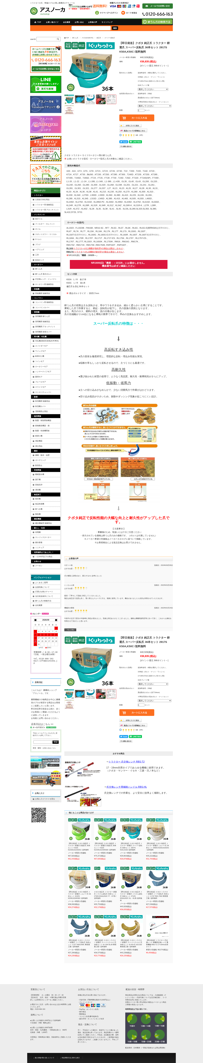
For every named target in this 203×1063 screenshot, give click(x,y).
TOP (39, 22)
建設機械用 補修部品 (43, 523)
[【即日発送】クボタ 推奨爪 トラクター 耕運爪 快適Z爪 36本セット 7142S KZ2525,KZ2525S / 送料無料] (79, 829)
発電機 (38, 532)
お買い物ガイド (52, 22)
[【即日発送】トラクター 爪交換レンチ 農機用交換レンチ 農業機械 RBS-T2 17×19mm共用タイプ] (157, 926)
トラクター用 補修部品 (44, 205)
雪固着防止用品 (41, 411)
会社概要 (66, 22)
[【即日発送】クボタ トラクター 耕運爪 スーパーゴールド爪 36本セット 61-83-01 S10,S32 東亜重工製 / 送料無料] (131, 926)
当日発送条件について (44, 596)
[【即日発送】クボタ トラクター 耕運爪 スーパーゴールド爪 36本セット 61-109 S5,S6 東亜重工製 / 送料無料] (105, 926)
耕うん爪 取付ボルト (43, 274)
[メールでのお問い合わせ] (157, 8)
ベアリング (39, 250)
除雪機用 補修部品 (42, 401)
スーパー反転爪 (109, 38)
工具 (37, 255)
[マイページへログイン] (107, 13)
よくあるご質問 (41, 583)
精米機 (38, 499)
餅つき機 (38, 509)
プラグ (38, 244)
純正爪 (99, 38)
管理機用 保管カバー (43, 332)
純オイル (38, 219)
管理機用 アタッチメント (45, 327)
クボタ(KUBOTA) (87, 38)
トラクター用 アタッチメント (47, 210)
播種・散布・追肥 (42, 455)
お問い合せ (79, 22)
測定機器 (38, 441)
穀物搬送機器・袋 (42, 426)
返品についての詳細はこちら (134, 131)
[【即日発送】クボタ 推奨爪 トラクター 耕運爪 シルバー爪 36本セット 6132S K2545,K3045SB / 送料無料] (79, 877)
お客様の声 (92, 22)
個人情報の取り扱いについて (44, 1058)
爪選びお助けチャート (44, 592)
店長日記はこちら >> (42, 724)
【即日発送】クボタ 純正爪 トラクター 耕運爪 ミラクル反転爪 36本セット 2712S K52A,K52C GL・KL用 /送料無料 (131, 896)
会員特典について (42, 587)
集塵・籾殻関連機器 (43, 420)
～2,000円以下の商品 (43, 557)
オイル (38, 229)
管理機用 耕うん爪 (42, 316)
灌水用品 (38, 446)
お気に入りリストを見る (45, 799)
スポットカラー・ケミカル (46, 234)
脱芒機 (38, 479)
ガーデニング (40, 460)
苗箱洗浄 (38, 485)
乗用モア (38, 377)
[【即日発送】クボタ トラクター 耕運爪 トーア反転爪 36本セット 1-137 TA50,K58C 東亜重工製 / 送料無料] (79, 926)
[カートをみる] (129, 13)
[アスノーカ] (47, 11)
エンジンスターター (43, 537)
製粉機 (38, 514)
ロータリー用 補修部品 (44, 284)
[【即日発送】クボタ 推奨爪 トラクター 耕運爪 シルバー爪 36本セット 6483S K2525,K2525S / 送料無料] (157, 829)
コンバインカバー (42, 307)
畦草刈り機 (39, 356)
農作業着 (38, 542)
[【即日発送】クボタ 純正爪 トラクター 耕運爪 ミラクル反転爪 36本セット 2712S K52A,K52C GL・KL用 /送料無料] (131, 877)
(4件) (141, 135)
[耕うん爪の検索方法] (157, 23)
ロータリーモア (41, 367)
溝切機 (38, 490)
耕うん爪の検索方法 (43, 601)
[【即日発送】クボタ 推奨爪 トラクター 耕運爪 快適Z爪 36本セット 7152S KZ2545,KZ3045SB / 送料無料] (105, 829)
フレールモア (40, 382)
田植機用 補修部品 (42, 293)
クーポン (38, 566)
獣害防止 (38, 465)
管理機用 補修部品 (42, 322)
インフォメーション (42, 577)
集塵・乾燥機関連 (42, 431)
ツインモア (39, 361)
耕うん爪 (75, 38)
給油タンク (39, 260)
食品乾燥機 (39, 504)
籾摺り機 (38, 436)
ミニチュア (39, 547)
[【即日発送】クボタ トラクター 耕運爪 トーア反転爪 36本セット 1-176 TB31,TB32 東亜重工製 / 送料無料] (157, 877)
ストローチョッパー (43, 392)
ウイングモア (40, 351)
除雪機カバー (40, 406)
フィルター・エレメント (45, 224)
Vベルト (38, 239)
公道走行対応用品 (42, 199)
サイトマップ (107, 22)
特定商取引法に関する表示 (71, 1058)
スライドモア (40, 387)
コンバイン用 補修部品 (44, 302)
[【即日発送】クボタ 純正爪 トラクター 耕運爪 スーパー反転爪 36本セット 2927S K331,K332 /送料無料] (131, 829)
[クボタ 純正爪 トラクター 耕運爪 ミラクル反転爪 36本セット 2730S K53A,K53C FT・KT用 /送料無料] (105, 877)
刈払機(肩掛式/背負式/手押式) (47, 341)
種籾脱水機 (39, 474)
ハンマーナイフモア (43, 372)
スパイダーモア (41, 346)
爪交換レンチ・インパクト (46, 279)
